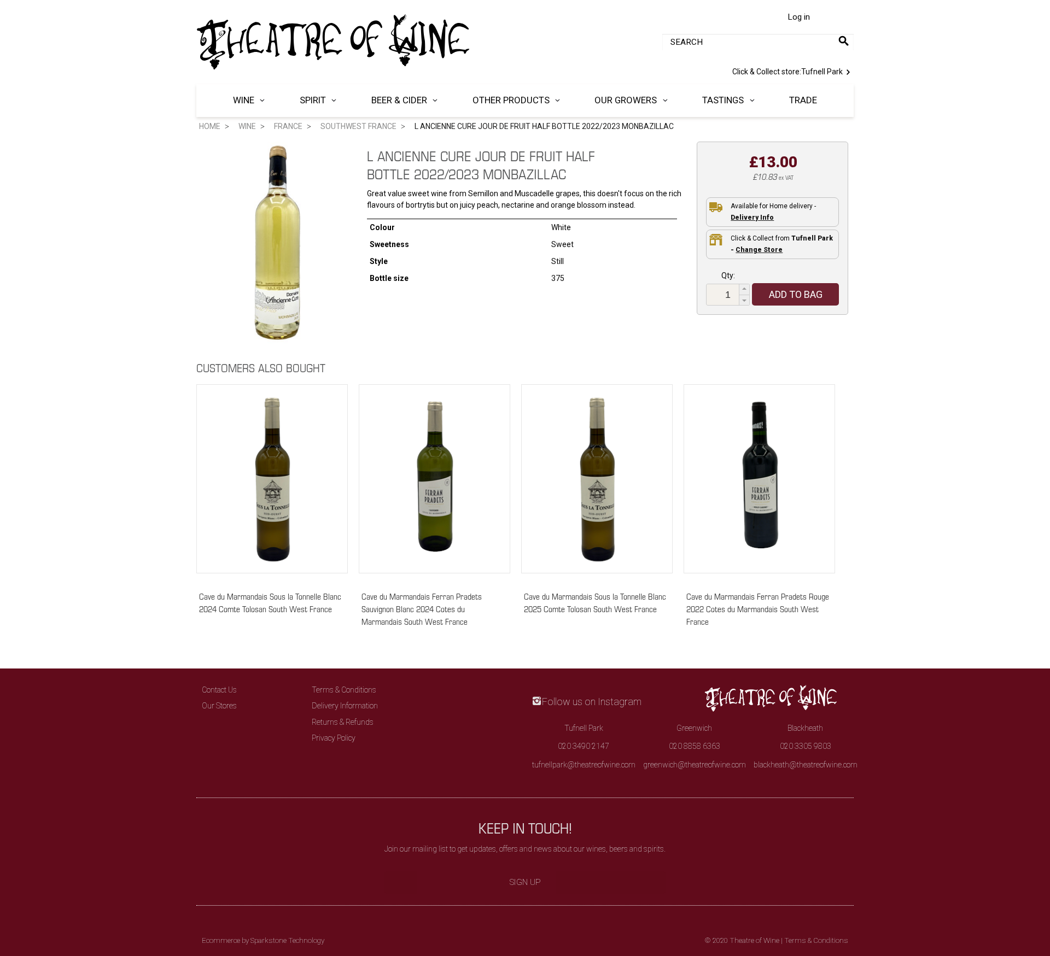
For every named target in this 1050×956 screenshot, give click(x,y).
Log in (799, 17)
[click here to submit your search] (843, 41)
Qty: (728, 275)
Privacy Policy (333, 738)
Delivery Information (345, 705)
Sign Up (525, 882)
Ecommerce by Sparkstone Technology (263, 940)
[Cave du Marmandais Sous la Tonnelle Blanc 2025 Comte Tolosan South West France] (597, 482)
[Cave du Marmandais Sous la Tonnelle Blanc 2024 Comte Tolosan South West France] (272, 482)
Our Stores (219, 705)
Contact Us (219, 689)
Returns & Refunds (343, 722)
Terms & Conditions (344, 689)
